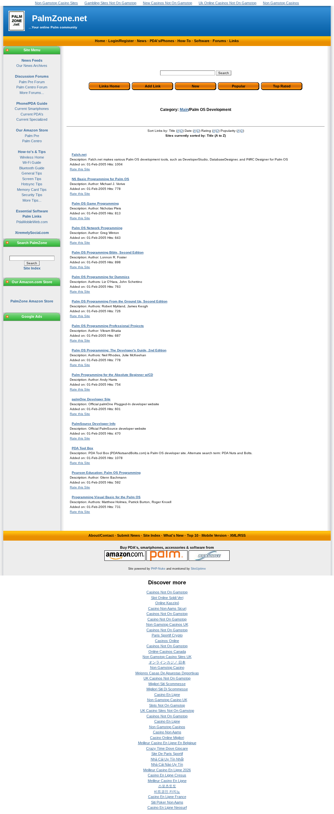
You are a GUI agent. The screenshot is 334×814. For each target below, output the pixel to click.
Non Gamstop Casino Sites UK (167, 657)
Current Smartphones (32, 109)
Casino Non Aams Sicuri (167, 608)
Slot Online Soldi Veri (167, 598)
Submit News (128, 535)
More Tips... (32, 200)
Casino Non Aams (167, 732)
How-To (184, 41)
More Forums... (32, 93)
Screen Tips (31, 179)
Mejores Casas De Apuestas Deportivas (167, 673)
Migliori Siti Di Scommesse (167, 689)
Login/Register (121, 41)
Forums (219, 41)
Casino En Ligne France (167, 797)
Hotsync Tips (31, 184)
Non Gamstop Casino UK (167, 700)
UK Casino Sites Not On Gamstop (167, 711)
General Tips (32, 173)
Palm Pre (32, 136)
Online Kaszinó (167, 603)
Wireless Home (32, 157)
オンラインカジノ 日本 (167, 662)
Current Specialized (31, 119)
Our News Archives (31, 66)
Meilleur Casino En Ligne (167, 781)
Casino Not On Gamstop (167, 619)
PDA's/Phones (162, 41)
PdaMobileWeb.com (32, 222)
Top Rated (282, 86)
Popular (238, 86)
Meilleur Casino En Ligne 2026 (167, 770)
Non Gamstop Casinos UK (167, 624)
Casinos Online (167, 641)
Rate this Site (80, 169)
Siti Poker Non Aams (167, 802)
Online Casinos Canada (167, 651)
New (195, 86)
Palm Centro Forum (31, 87)
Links (234, 41)
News (141, 41)
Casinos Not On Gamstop (167, 592)
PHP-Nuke (158, 568)
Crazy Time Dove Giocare (167, 748)
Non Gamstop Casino (167, 667)
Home (100, 41)
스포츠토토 (167, 786)
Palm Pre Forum (32, 82)
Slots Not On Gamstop (167, 705)
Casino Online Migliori (167, 738)
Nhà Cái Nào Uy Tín (167, 764)
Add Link (152, 86)
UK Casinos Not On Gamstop (167, 678)
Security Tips (32, 195)
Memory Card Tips (32, 190)
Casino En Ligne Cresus (167, 775)
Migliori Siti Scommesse (167, 684)
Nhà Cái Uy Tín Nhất (167, 759)
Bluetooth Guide (31, 168)
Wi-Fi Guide (32, 162)
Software (201, 41)
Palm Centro (32, 141)
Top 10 (192, 535)
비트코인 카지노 (167, 791)
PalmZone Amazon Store (31, 301)
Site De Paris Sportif (167, 754)
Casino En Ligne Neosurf (167, 807)
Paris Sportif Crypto (167, 635)
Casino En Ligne (167, 695)
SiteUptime (198, 568)
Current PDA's (32, 114)
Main (184, 109)
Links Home (109, 86)
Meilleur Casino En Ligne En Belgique (167, 743)
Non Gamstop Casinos (167, 727)
